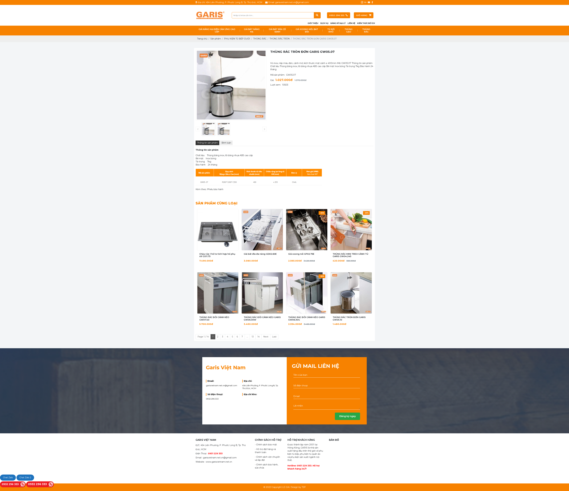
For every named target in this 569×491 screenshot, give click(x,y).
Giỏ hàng (361, 15)
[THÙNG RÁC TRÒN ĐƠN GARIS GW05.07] (208, 129)
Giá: (272, 80)
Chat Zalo (8, 477)
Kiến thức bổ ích (366, 23)
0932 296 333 (336, 15)
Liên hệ (351, 23)
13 (253, 336)
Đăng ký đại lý (338, 23)
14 (258, 336)
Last (274, 336)
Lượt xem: (275, 84)
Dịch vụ (324, 23)
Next (265, 336)
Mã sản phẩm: (277, 75)
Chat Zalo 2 (25, 477)
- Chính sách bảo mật (266, 444)
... (247, 336)
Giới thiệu (313, 23)
